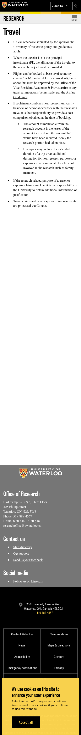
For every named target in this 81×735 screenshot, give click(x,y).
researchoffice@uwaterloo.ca (22, 525)
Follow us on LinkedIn (28, 581)
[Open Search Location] (75, 6)
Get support (21, 553)
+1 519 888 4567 (43, 612)
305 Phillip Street (14, 506)
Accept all (26, 722)
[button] (60, 6)
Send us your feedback (28, 559)
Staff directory (22, 547)
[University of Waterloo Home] (15, 6)
